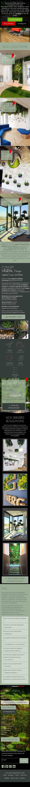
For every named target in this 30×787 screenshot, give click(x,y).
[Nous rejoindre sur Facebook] (3, 766)
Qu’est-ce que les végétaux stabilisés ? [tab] (14, 620)
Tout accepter (15, 20)
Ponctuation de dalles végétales (15, 453)
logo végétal (15, 487)
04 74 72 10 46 (8, 707)
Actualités (4, 732)
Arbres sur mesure (11, 202)
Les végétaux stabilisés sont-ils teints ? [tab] (15, 639)
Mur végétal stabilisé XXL (15, 557)
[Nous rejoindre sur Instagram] (11, 766)
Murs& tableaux (8, 59)
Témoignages (5, 724)
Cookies (18, 13)
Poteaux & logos (7, 155)
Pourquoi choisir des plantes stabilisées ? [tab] (12, 633)
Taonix (17, 775)
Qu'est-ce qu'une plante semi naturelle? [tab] (12, 665)
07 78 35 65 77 (8, 712)
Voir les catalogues (13, 406)
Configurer (22, 23)
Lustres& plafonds (8, 107)
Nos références (6, 730)
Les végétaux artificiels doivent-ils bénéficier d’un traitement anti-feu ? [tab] (14, 678)
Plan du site (14, 778)
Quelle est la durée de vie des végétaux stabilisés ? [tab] (12, 671)
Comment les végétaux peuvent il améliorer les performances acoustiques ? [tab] (13, 657)
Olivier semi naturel (15, 522)
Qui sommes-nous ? (14, 317)
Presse (3, 734)
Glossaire (11, 775)
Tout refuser (9, 23)
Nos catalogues (10, 739)
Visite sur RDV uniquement (14, 702)
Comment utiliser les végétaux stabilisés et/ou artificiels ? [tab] (12, 650)
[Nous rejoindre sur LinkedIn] (14, 766)
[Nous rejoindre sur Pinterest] (7, 766)
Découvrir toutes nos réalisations (16, 580)
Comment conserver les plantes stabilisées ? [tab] (13, 626)
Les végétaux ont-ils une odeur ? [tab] (14, 644)
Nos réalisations (6, 728)
